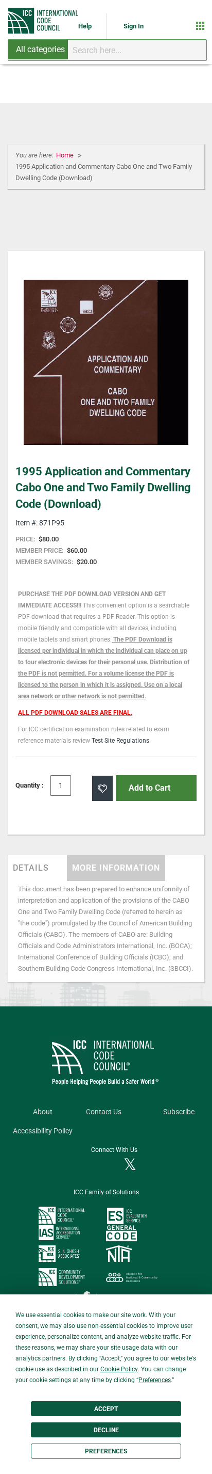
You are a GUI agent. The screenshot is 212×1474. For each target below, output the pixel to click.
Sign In (133, 26)
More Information (116, 868)
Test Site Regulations (120, 740)
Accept (106, 1409)
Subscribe (179, 1112)
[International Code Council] (44, 21)
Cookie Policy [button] (119, 1369)
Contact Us (103, 1112)
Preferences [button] (154, 1380)
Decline (106, 1430)
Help (85, 26)
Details (31, 868)
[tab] (37, 868)
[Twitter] (129, 1165)
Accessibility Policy (43, 1131)
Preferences (106, 1451)
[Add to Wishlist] (102, 788)
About (42, 1112)
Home (65, 155)
